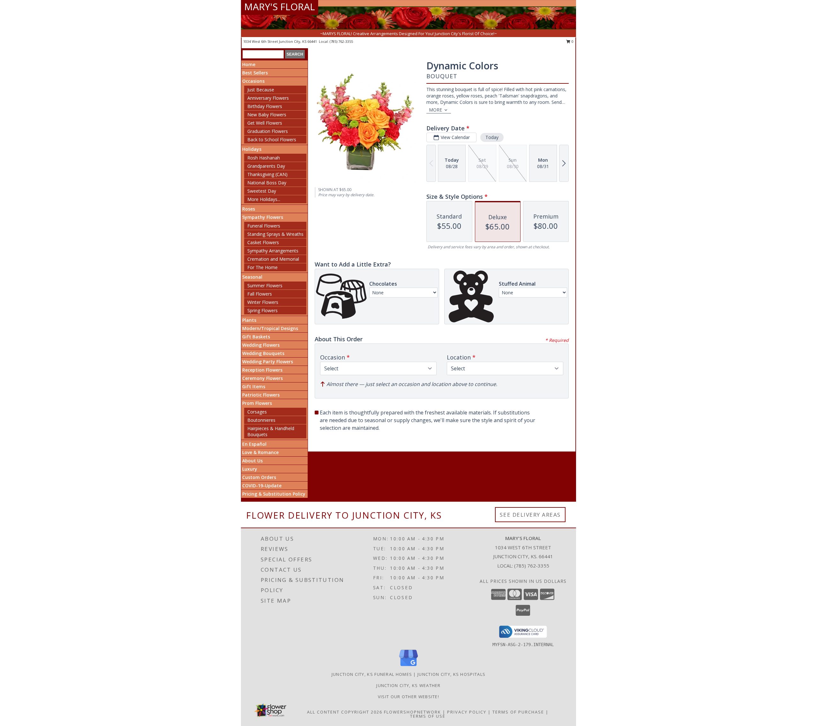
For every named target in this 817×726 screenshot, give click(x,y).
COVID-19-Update (261, 486)
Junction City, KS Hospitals (451, 674)
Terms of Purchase (518, 712)
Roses (248, 209)
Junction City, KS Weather (408, 685)
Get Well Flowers (264, 123)
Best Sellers (255, 73)
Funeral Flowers (263, 226)
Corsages (257, 412)
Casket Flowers (263, 242)
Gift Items (253, 386)
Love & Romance (260, 452)
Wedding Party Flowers (267, 362)
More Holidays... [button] (263, 199)
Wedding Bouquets (263, 353)
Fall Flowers (259, 294)
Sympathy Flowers (262, 217)
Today (491, 137)
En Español (254, 444)
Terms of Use (428, 716)
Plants (249, 320)
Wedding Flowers (261, 345)
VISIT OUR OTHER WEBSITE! (408, 696)
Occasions (253, 81)
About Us (252, 461)
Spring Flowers (262, 310)
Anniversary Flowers (268, 98)
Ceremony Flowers (262, 378)
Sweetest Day (261, 191)
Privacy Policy (466, 712)
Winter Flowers (262, 302)
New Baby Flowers (266, 115)
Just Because (260, 90)
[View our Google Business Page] (408, 666)
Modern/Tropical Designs (270, 328)
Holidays (251, 149)
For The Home (262, 267)
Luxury (249, 469)
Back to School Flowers (271, 139)
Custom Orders (259, 477)
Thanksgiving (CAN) (267, 174)
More (435, 110)
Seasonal (252, 277)
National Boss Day (266, 183)
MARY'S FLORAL (279, 7)
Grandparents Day (266, 166)
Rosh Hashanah (263, 158)
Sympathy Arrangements (272, 251)
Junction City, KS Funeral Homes (372, 674)
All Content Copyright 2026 (344, 712)
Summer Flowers (264, 285)
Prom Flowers (257, 403)
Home (248, 64)
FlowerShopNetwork (412, 712)
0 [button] (572, 41)
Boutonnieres (261, 420)
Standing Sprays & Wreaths (275, 234)
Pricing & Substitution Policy (273, 494)
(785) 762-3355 (341, 41)
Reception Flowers (262, 370)
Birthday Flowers (264, 106)
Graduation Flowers (267, 131)
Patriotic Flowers (261, 395)
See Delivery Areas (530, 514)
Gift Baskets (256, 337)
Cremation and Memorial (273, 259)
